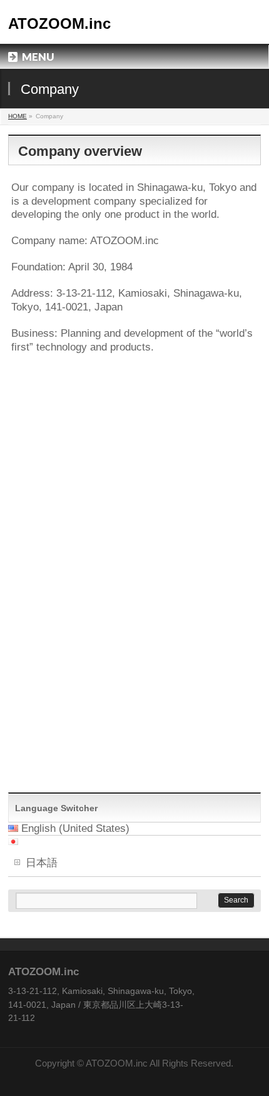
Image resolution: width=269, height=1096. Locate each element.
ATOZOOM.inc (59, 23)
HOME (17, 116)
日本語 (42, 863)
